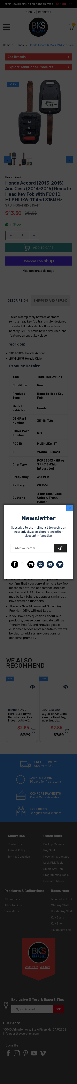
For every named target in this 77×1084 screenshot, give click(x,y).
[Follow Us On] (14, 564)
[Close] (69, 508)
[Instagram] (30, 564)
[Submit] (60, 548)
